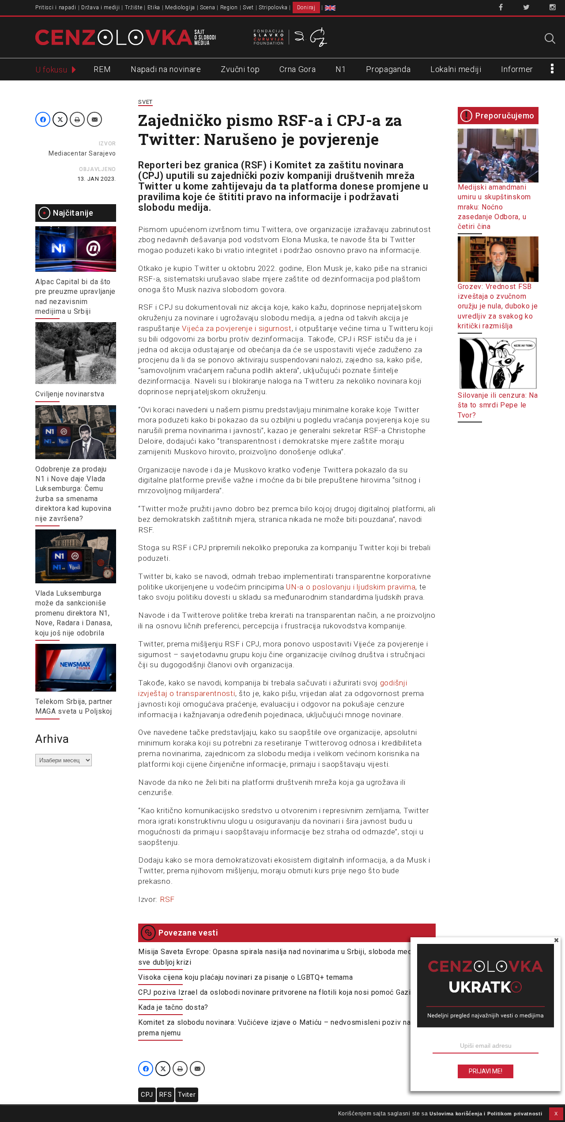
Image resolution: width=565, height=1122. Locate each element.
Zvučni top (240, 69)
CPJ (147, 1095)
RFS (165, 1095)
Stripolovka (273, 7)
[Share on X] (60, 119)
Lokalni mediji (456, 69)
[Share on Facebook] (42, 119)
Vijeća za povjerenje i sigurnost (236, 328)
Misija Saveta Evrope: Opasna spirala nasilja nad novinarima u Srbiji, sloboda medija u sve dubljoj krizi (282, 956)
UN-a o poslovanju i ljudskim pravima (350, 586)
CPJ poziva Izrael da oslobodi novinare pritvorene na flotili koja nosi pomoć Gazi (274, 992)
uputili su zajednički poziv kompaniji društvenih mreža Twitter (276, 181)
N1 (340, 69)
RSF (167, 899)
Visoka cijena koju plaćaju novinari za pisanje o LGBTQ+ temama (245, 977)
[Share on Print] (77, 119)
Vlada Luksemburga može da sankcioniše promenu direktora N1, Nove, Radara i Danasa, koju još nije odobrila (73, 613)
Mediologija (180, 7)
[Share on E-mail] (94, 119)
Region (229, 7)
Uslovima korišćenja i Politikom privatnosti (485, 1113)
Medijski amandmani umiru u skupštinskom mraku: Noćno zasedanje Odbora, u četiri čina (494, 207)
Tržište (134, 7)
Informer (517, 69)
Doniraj (306, 7)
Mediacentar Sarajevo (82, 153)
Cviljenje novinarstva (70, 394)
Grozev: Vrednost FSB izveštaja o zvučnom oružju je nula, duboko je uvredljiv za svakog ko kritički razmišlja (498, 306)
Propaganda (388, 69)
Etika (154, 7)
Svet (248, 7)
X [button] (556, 1113)
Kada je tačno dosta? (173, 1007)
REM (102, 69)
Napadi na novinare (166, 69)
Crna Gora (297, 69)
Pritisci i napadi (55, 7)
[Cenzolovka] (125, 36)
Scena (207, 7)
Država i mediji (100, 7)
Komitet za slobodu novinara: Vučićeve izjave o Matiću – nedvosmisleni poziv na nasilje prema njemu (286, 1027)
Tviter (187, 1095)
